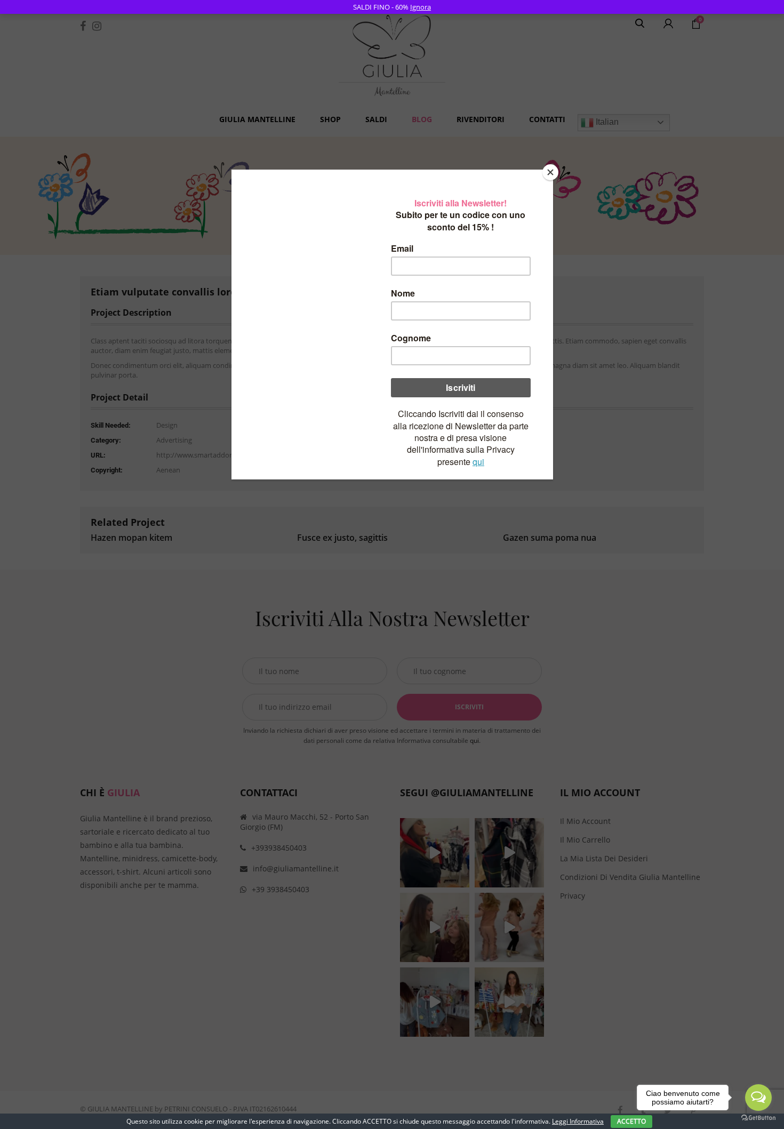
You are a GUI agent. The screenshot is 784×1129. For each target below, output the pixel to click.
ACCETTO (631, 1121)
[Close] (550, 172)
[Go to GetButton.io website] (758, 1118)
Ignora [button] (420, 7)
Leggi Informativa (578, 1121)
